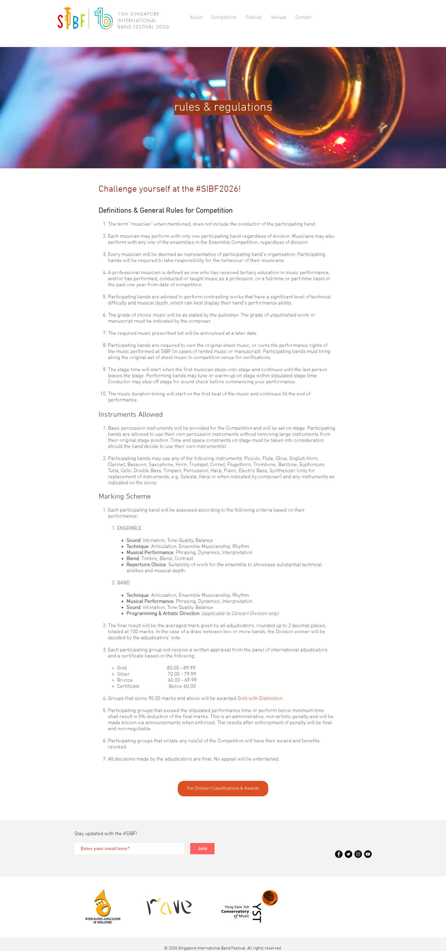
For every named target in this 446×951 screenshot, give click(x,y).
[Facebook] (339, 854)
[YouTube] (368, 854)
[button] (196, 17)
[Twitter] (348, 854)
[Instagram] (358, 854)
